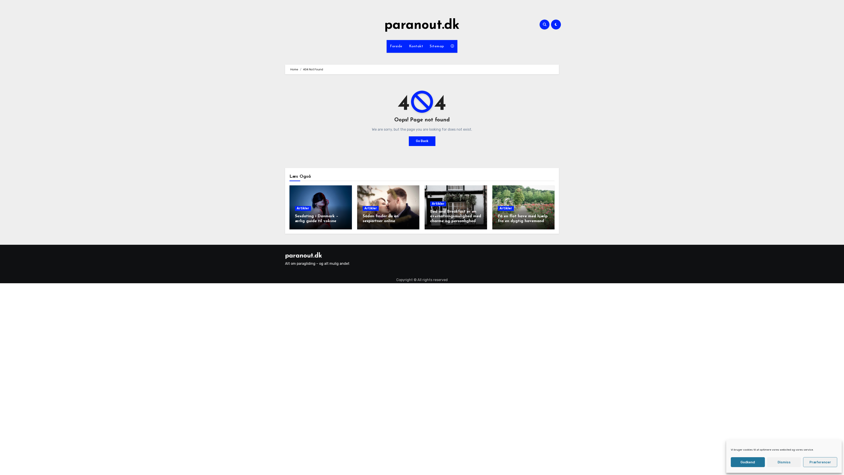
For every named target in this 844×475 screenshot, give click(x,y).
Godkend (747, 462)
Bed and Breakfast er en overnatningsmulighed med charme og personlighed (455, 216)
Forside (396, 46)
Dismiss (784, 462)
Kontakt (416, 46)
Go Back (422, 141)
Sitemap (437, 46)
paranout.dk (422, 25)
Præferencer (820, 462)
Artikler (303, 208)
